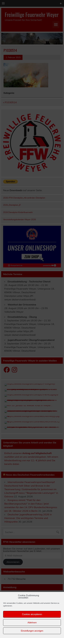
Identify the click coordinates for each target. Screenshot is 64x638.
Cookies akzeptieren (32, 614)
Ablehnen (32, 622)
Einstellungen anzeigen (32, 630)
